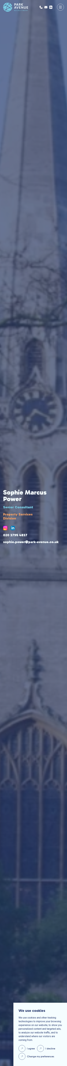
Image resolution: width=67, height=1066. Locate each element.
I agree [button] (31, 1048)
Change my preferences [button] (40, 1056)
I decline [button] (50, 1048)
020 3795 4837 (15, 535)
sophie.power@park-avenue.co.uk (31, 542)
